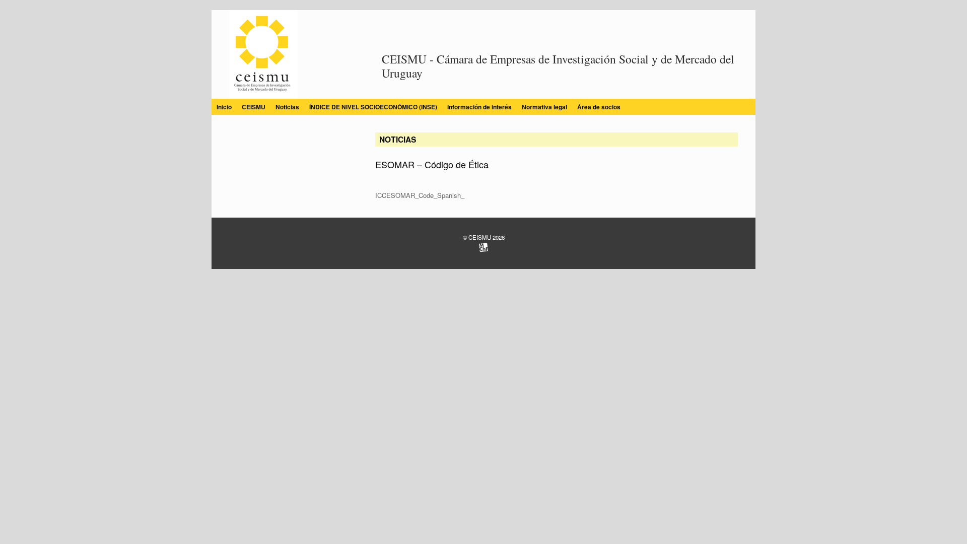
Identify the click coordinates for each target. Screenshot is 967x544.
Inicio (224, 106)
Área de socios (598, 106)
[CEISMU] (263, 54)
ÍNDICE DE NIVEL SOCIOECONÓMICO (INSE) (373, 106)
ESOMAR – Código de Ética (432, 164)
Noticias (287, 106)
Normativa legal (544, 106)
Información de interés (479, 106)
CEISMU (253, 106)
